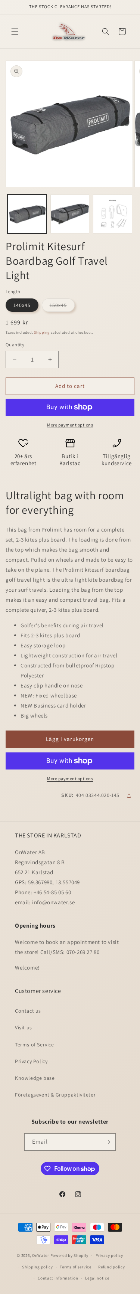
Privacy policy (109, 1255)
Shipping (42, 332)
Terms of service (75, 1267)
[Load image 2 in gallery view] (70, 214)
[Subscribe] (107, 1142)
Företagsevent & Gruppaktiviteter (55, 1094)
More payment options (70, 425)
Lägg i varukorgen (70, 738)
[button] (15, 31)
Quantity (15, 345)
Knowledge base (35, 1078)
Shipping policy (37, 1267)
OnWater (40, 1255)
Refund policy (111, 1267)
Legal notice (97, 1278)
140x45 (22, 305)
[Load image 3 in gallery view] (112, 214)
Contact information (58, 1278)
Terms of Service (34, 1044)
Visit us (23, 1027)
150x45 (62, 306)
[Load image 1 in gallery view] (27, 214)
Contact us (28, 1010)
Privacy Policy (31, 1061)
